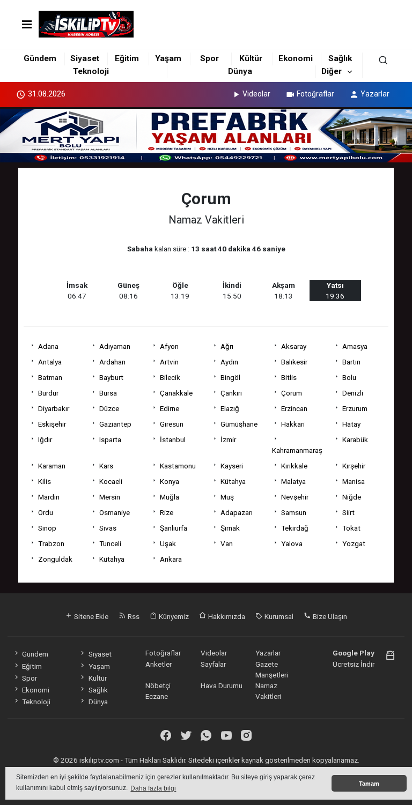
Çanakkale (176, 393)
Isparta (110, 439)
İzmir (228, 439)
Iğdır (45, 439)
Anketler (158, 664)
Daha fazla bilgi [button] (153, 788)
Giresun (171, 424)
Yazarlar (374, 94)
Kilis (44, 481)
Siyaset (84, 58)
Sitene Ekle (90, 616)
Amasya (354, 346)
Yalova (292, 543)
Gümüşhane (239, 424)
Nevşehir (294, 497)
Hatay (351, 424)
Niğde (351, 497)
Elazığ (229, 408)
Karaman (51, 465)
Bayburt (111, 377)
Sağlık (340, 58)
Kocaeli (110, 481)
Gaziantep (115, 424)
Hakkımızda (226, 616)
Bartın (351, 361)
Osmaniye (114, 512)
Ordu (45, 512)
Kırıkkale (294, 465)
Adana (48, 346)
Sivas (107, 528)
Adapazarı (236, 512)
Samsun (293, 512)
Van (226, 543)
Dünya (240, 71)
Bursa (108, 393)
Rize (166, 512)
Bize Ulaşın (329, 616)
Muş (227, 497)
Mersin (109, 497)
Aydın (229, 361)
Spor (209, 58)
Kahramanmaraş (297, 450)
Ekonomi (295, 58)
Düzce (109, 408)
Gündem (40, 58)
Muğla (169, 497)
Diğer (331, 71)
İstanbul (173, 439)
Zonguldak (55, 559)
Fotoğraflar (315, 94)
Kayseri (231, 465)
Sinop (47, 528)
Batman (50, 377)
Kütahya (233, 481)
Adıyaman (114, 346)
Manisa (353, 481)
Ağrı (226, 346)
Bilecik (170, 377)
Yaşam (168, 58)
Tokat (351, 528)
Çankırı (231, 393)
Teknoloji (91, 71)
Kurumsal (278, 616)
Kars (106, 465)
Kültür (250, 58)
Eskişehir (52, 424)
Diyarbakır (53, 408)
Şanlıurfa (173, 528)
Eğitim (127, 58)
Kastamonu (178, 465)
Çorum (291, 393)
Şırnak (230, 528)
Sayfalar (213, 664)
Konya (169, 481)
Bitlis (289, 377)
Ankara (171, 559)
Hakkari (293, 424)
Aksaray (293, 346)
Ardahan (112, 361)
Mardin (49, 497)
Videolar (256, 94)
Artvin (169, 361)
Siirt (348, 512)
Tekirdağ (294, 528)
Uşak (168, 543)
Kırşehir (353, 465)
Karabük (355, 439)
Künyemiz (173, 616)
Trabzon (51, 543)
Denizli (352, 393)
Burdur (48, 393)
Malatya (293, 481)
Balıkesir (294, 361)
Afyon (169, 346)
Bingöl (230, 377)
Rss (132, 616)
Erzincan (294, 408)
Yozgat (353, 543)
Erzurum (354, 408)
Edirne (169, 408)
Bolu (349, 377)
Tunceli (110, 543)
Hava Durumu (221, 685)
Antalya (50, 361)
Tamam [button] (369, 783)
